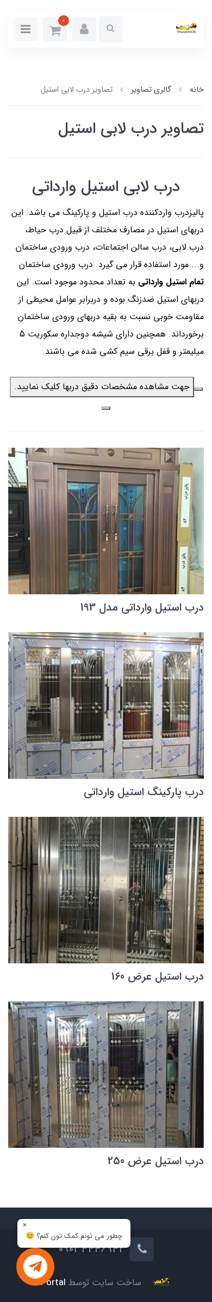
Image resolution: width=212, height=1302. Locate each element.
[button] (84, 29)
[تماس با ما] (35, 1267)
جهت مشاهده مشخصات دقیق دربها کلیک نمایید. (102, 386)
